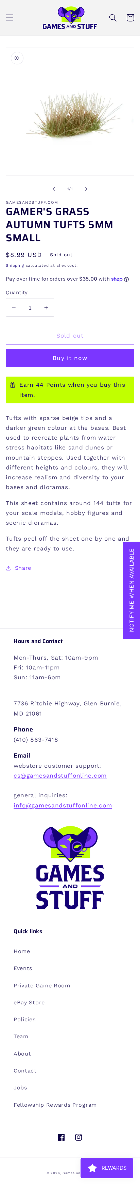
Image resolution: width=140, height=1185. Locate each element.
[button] (9, 17)
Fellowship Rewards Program (55, 1105)
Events (23, 968)
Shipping (15, 265)
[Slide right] (85, 188)
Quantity (17, 292)
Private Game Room (42, 985)
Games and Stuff (78, 1173)
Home (22, 951)
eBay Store (29, 1002)
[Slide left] (54, 188)
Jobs (20, 1087)
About (22, 1053)
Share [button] (23, 568)
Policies (25, 1019)
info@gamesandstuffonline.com (63, 805)
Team (21, 1036)
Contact (25, 1070)
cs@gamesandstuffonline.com (60, 775)
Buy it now (70, 358)
